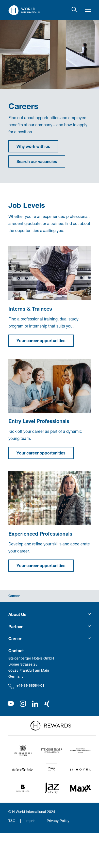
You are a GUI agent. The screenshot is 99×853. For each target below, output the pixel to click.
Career (14, 596)
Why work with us (33, 146)
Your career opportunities (40, 340)
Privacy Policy (58, 820)
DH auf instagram (23, 704)
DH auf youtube (11, 704)
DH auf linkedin (35, 704)
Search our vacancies (36, 161)
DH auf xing (47, 704)
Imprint (31, 820)
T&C (11, 820)
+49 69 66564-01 (30, 685)
